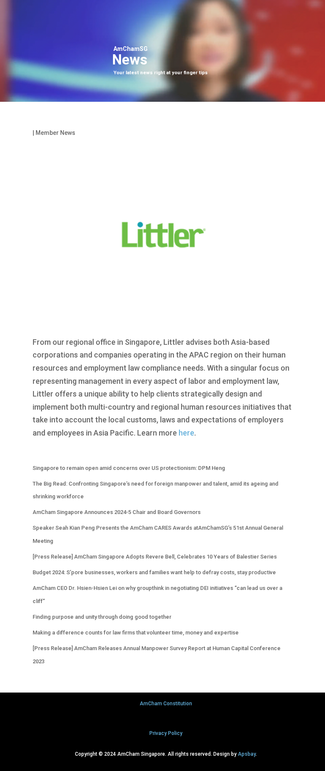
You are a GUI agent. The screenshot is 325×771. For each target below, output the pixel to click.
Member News (55, 132)
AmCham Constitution (166, 704)
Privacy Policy (165, 733)
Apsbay (247, 754)
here (186, 432)
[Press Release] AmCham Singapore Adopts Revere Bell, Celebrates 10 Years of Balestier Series (155, 556)
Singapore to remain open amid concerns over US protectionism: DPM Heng (129, 468)
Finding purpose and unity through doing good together (102, 617)
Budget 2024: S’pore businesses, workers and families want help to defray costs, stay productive (154, 572)
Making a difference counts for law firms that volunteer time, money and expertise (136, 632)
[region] (162, 51)
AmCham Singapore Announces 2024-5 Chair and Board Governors (117, 512)
